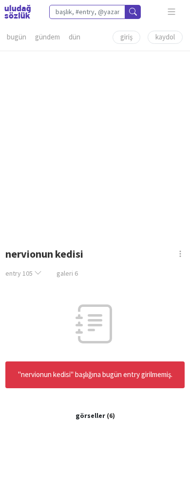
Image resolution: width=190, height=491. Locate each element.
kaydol (165, 36)
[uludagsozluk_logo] (17, 11)
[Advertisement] (95, 146)
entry (19, 273)
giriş (126, 36)
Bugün (16, 36)
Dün (74, 36)
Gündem (47, 36)
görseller (90, 415)
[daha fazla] (171, 11)
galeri (67, 273)
